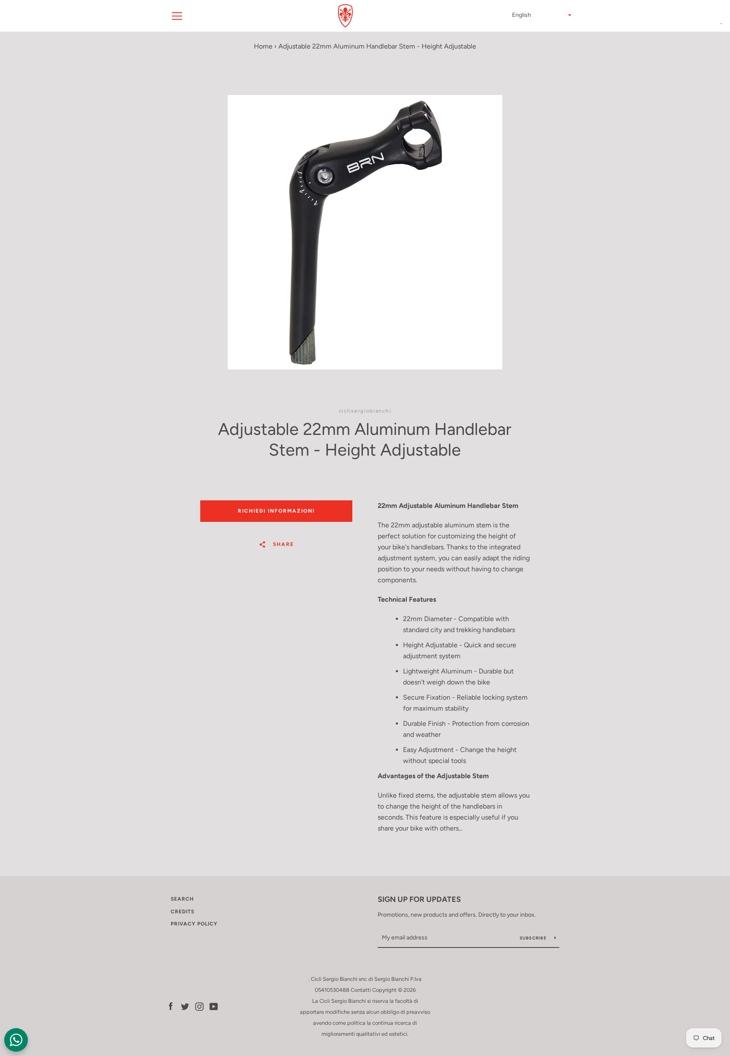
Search (182, 899)
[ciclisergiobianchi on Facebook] (170, 1006)
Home (263, 46)
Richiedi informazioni (276, 511)
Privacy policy (194, 924)
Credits (182, 912)
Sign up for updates (419, 899)
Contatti (361, 990)
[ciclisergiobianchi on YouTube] (214, 1006)
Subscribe (534, 938)
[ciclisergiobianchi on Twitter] (185, 1006)
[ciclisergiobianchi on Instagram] (199, 1006)
